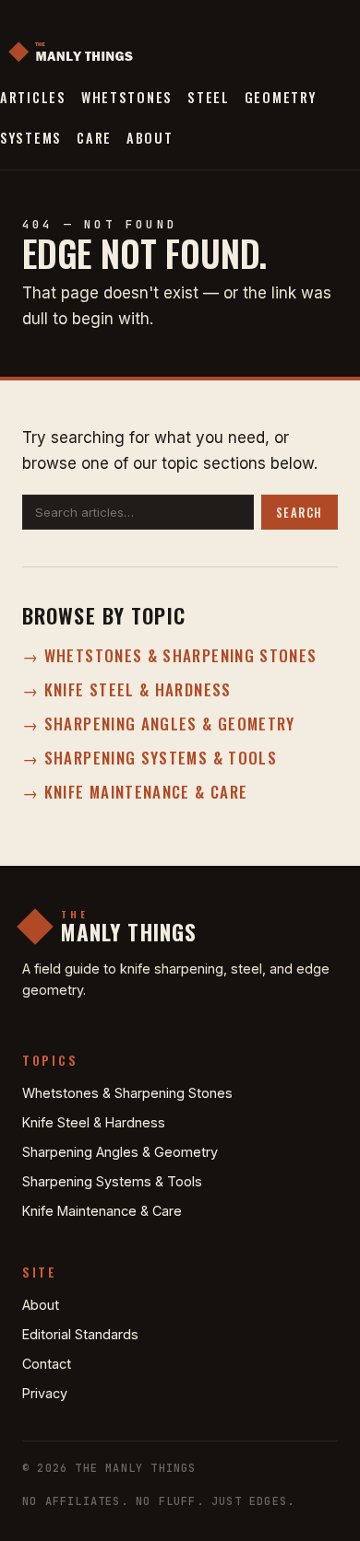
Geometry (281, 97)
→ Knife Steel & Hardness (127, 689)
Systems (31, 137)
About (150, 137)
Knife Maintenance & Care (102, 1211)
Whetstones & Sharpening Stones (127, 1093)
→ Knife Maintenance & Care (134, 791)
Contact (46, 1364)
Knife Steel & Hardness (93, 1122)
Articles (33, 97)
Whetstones (127, 97)
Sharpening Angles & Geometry (120, 1152)
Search (299, 512)
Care (94, 137)
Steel (208, 97)
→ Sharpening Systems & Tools (149, 757)
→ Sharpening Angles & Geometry (158, 723)
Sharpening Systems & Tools (112, 1181)
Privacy (44, 1393)
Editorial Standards (80, 1334)
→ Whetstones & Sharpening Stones (170, 655)
